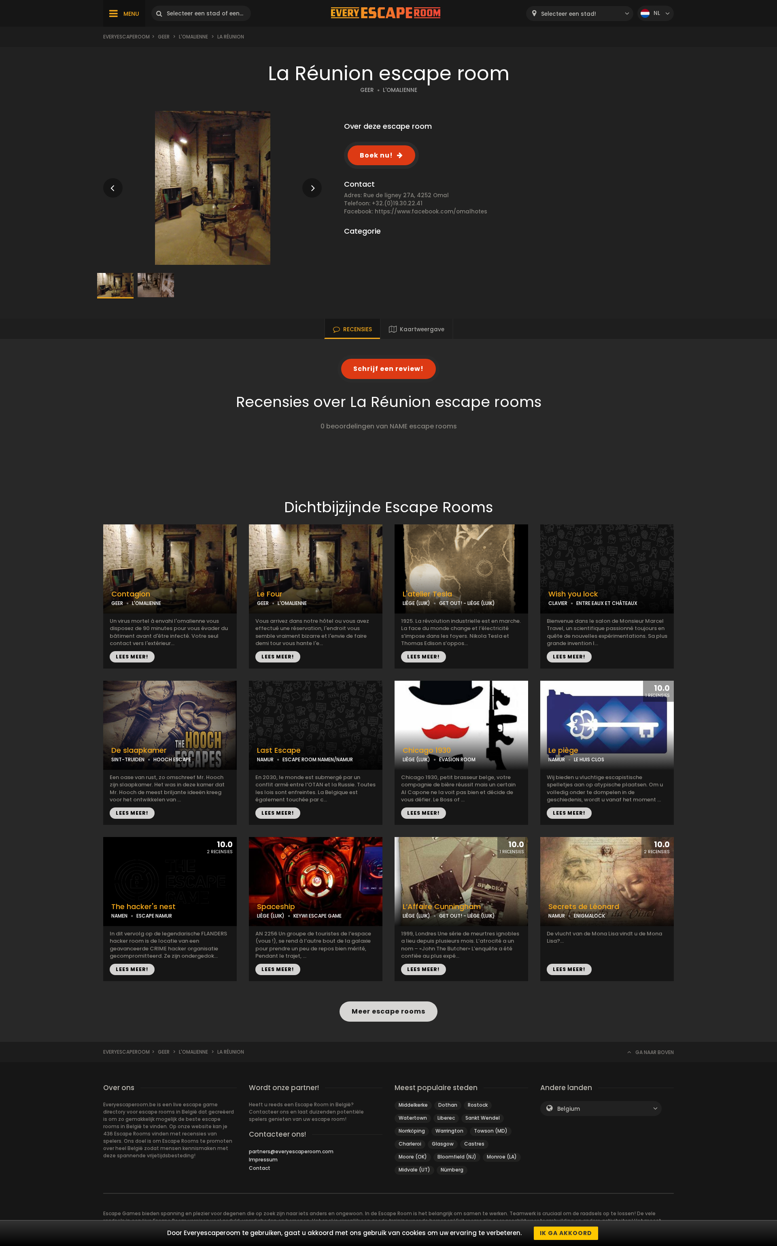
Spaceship (276, 906)
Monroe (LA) (502, 1156)
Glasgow (443, 1143)
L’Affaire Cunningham (442, 906)
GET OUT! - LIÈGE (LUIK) (467, 603)
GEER (367, 90)
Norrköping (412, 1130)
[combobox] (579, 13)
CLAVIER (557, 603)
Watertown (413, 1117)
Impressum (263, 1159)
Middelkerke (413, 1104)
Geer (164, 36)
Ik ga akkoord (566, 1233)
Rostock (478, 1104)
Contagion (130, 594)
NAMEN (119, 915)
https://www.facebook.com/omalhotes (431, 211)
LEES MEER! (132, 656)
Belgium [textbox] (568, 1109)
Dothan (447, 1104)
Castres (474, 1143)
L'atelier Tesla (427, 594)
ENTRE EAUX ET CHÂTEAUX (606, 603)
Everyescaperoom (126, 36)
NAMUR (265, 759)
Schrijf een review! (388, 368)
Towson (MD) (490, 1130)
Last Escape (279, 750)
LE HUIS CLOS (589, 759)
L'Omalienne (193, 36)
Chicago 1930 (427, 750)
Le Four (269, 594)
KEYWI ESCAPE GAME (317, 915)
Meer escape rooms (388, 1011)
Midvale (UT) (414, 1169)
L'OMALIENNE (400, 90)
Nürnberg (452, 1169)
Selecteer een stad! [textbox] (568, 14)
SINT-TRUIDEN (127, 759)
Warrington (449, 1130)
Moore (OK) (413, 1156)
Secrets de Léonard (583, 906)
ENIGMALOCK (589, 915)
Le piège (563, 750)
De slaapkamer (139, 750)
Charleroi (410, 1143)
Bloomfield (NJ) (456, 1156)
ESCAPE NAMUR (154, 915)
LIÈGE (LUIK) (416, 603)
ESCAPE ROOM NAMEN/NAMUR (317, 759)
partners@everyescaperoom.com (291, 1151)
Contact (259, 1168)
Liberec (446, 1117)
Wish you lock (573, 594)
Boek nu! (376, 155)
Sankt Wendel (482, 1117)
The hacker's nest (143, 906)
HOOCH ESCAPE (172, 759)
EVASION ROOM (457, 759)
